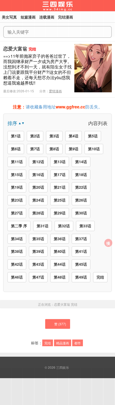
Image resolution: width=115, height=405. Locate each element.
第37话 (81, 238)
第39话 (38, 251)
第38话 (17, 251)
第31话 (42, 225)
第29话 (60, 213)
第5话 (93, 135)
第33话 (85, 225)
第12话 (38, 161)
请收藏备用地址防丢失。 (57, 107)
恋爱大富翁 (15, 48)
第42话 (17, 264)
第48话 (60, 277)
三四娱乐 (62, 367)
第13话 (60, 161)
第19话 (17, 187)
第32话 (64, 225)
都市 (77, 343)
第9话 (73, 148)
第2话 (35, 135)
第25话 (60, 200)
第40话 (60, 251)
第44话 (60, 264)
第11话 (17, 161)
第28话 (38, 213)
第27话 (17, 213)
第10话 (94, 148)
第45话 (81, 264)
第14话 (81, 161)
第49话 (81, 277)
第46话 (17, 277)
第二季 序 (19, 225)
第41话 (81, 251)
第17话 (60, 174)
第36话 (60, 238)
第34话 (17, 238)
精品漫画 (62, 343)
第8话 (54, 148)
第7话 (35, 148)
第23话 (17, 200)
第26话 (81, 200)
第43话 (38, 264)
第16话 (38, 174)
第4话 (73, 135)
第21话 (60, 187)
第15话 (17, 174)
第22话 (81, 187)
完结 (100, 277)
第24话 (38, 200)
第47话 (38, 277)
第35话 (38, 238)
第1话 (16, 135)
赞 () (60, 324)
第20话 (38, 187)
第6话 (16, 148)
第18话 (81, 174)
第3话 (54, 135)
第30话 (81, 213)
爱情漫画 (55, 91)
